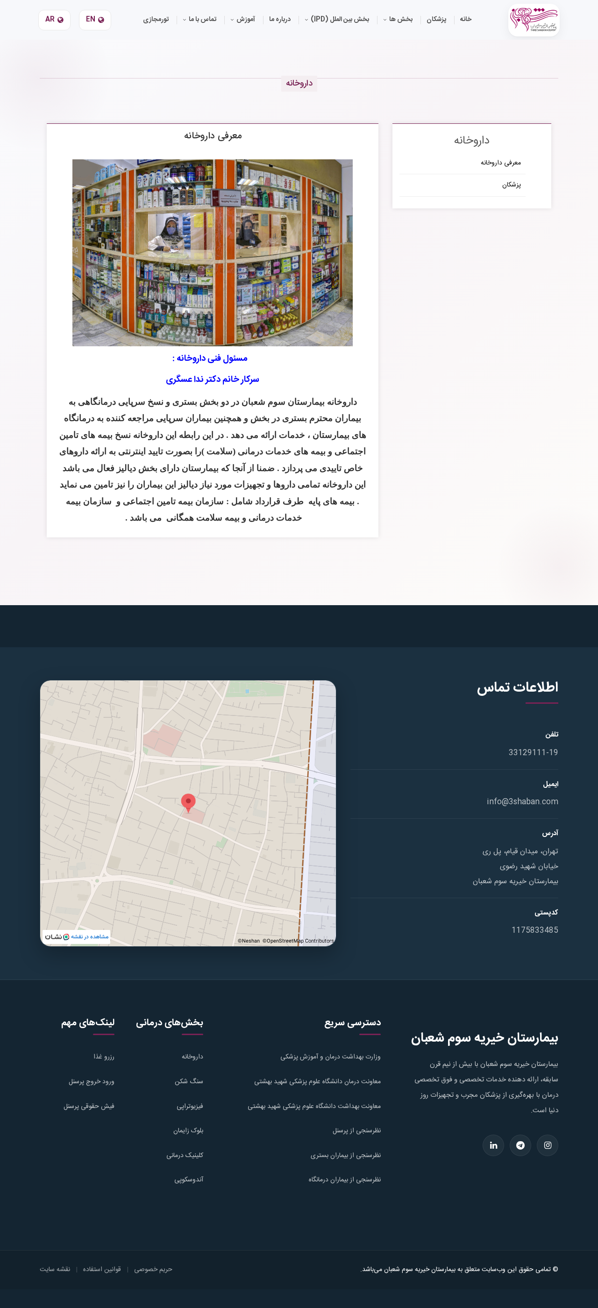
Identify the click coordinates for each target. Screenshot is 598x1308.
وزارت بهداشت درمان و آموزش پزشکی (330, 1057)
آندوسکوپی (188, 1180)
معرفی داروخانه (501, 163)
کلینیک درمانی (184, 1155)
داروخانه (192, 1057)
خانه (465, 19)
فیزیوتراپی (190, 1106)
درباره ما (280, 19)
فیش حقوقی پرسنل (89, 1106)
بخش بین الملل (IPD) (340, 19)
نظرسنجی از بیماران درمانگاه (345, 1180)
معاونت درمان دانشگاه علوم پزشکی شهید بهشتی (317, 1081)
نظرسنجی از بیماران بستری (346, 1155)
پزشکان (511, 185)
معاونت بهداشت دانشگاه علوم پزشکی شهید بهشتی (314, 1106)
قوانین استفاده (102, 1269)
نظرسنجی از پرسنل (357, 1130)
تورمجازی (156, 19)
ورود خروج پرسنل (91, 1081)
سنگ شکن (189, 1081)
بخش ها (401, 19)
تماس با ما (202, 19)
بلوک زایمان (188, 1130)
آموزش (245, 19)
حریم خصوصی (153, 1269)
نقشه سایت (55, 1269)
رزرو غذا (103, 1057)
